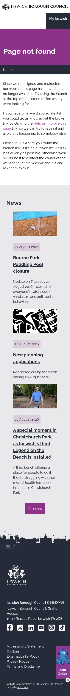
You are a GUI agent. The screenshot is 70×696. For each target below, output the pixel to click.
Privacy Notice (18, 661)
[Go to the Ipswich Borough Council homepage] (35, 6)
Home (8, 70)
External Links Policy (23, 656)
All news (35, 509)
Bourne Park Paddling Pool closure (28, 264)
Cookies (13, 651)
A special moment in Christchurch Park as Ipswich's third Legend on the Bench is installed (35, 443)
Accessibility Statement (25, 646)
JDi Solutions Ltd (44, 684)
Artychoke (22, 687)
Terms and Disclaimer (24, 666)
